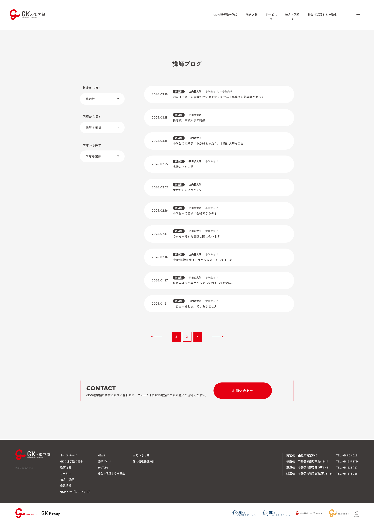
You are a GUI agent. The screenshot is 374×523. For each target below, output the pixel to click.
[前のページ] (156, 336)
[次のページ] (217, 336)
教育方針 (252, 14)
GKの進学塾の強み (225, 14)
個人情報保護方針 (144, 461)
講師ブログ (104, 461)
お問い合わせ (242, 390)
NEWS (101, 455)
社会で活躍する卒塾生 (322, 14)
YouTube (103, 467)
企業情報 (65, 485)
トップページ (68, 455)
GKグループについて (73, 491)
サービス (271, 14)
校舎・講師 (292, 14)
